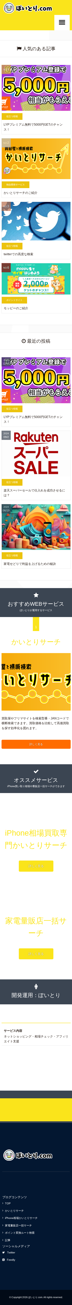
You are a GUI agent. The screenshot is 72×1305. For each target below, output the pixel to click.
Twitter (11, 1252)
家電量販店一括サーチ (18, 1225)
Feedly (11, 1259)
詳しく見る (36, 744)
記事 (7, 1240)
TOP (8, 1203)
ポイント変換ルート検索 (20, 1232)
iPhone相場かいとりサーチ (21, 1217)
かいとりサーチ (14, 1210)
